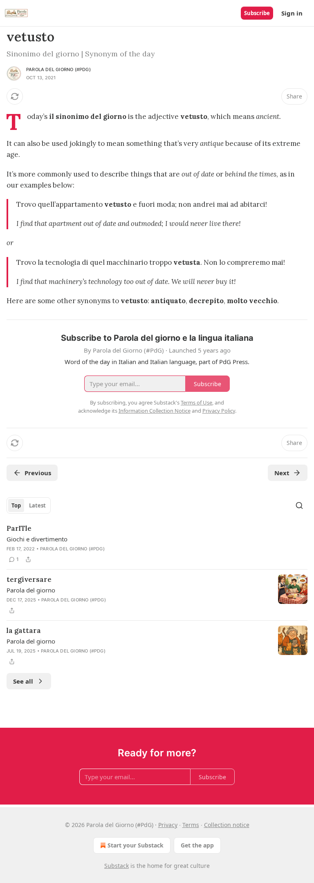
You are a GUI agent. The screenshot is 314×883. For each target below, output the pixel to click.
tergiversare (29, 579)
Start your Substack (136, 845)
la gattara (24, 630)
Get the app (197, 845)
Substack (116, 866)
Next (281, 473)
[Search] (299, 505)
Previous (38, 473)
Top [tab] (16, 505)
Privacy (167, 825)
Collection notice (226, 825)
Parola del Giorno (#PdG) (58, 69)
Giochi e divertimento (37, 539)
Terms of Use (196, 402)
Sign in (292, 13)
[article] (157, 543)
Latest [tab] (37, 505)
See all (23, 681)
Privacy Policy (218, 410)
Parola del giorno (31, 590)
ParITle (19, 528)
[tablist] (29, 505)
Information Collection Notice (155, 410)
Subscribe (257, 13)
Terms (190, 825)
